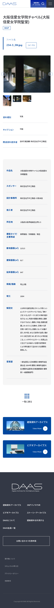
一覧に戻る (27, 401)
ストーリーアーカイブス (36, 512)
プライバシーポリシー (12, 573)
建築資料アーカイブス (12, 505)
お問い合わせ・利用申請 (26, 540)
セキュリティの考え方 (11, 566)
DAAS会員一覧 (9, 528)
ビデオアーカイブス (11, 512)
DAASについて (9, 520)
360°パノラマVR (33, 505)
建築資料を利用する (35, 520)
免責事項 (8, 581)
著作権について (10, 559)
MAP (6, 28)
